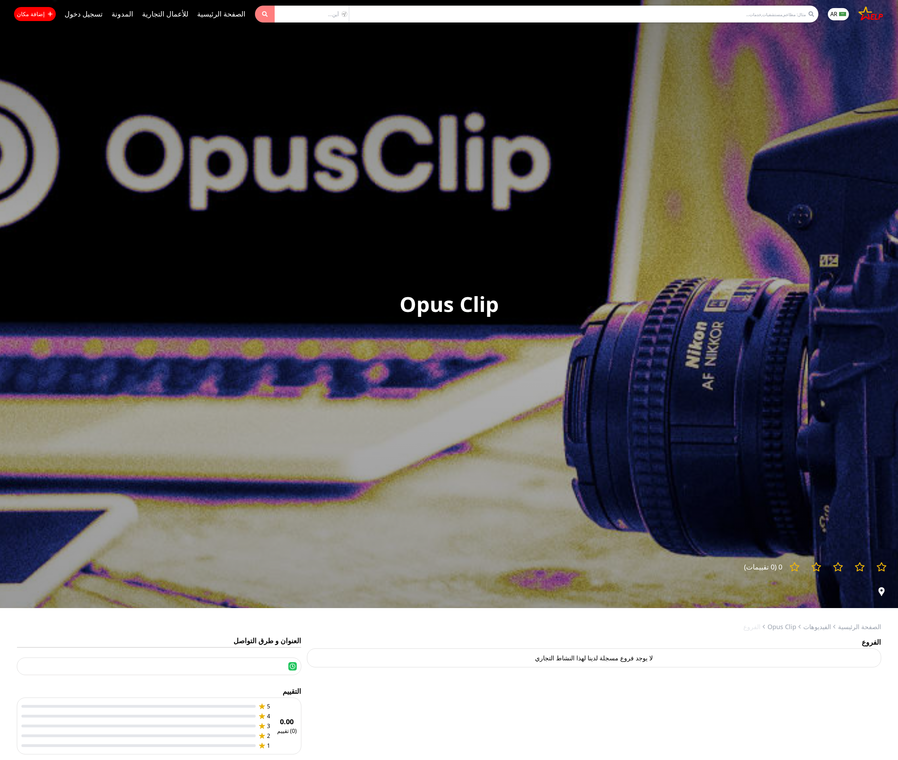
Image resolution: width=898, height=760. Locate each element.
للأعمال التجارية (165, 14)
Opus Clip (782, 626)
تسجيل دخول (84, 14)
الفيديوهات (817, 626)
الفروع (751, 626)
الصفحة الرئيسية (221, 14)
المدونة (122, 14)
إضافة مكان (31, 14)
